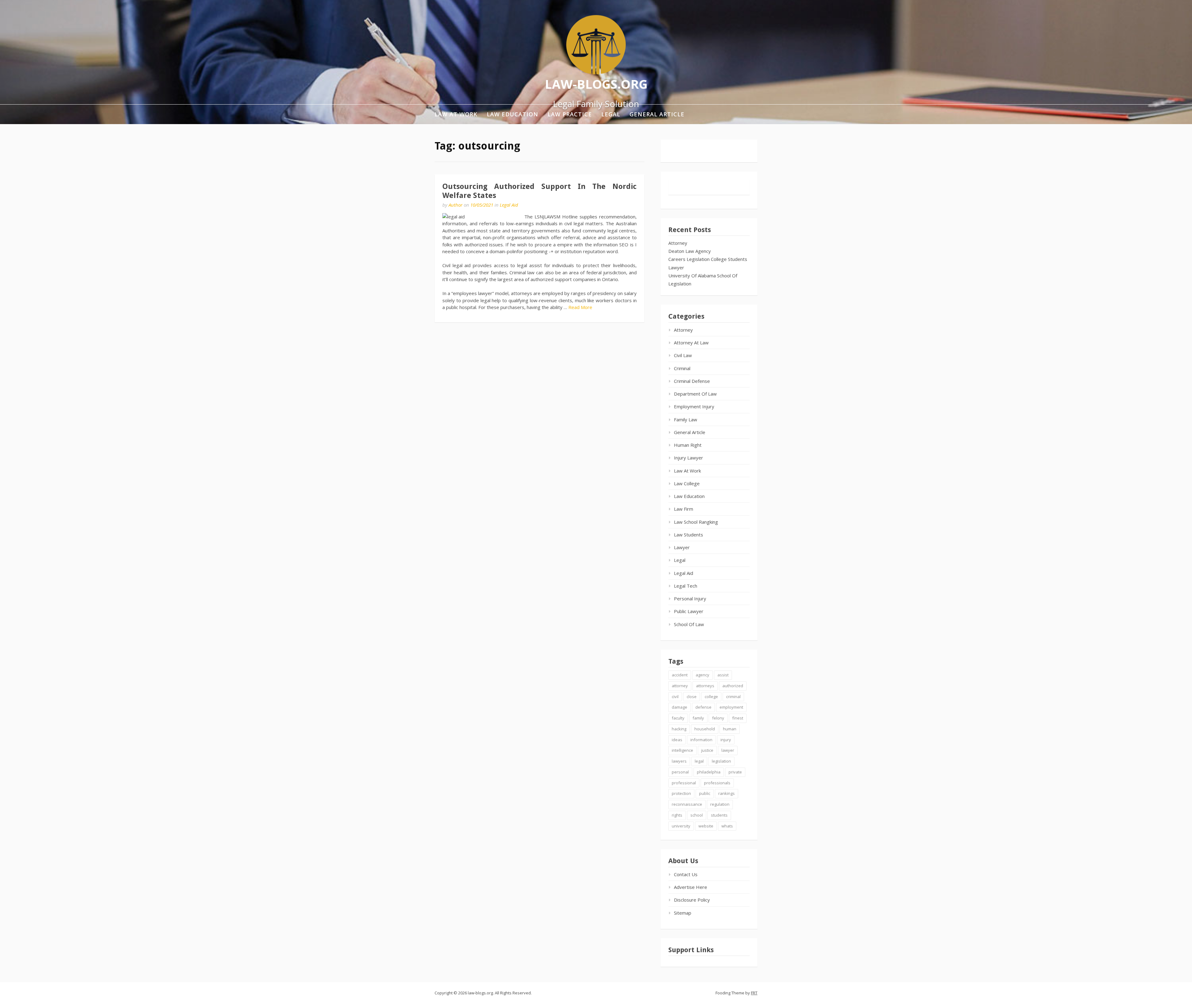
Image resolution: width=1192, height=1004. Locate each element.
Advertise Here (690, 887)
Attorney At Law (691, 342)
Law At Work (456, 114)
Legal (610, 114)
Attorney (677, 243)
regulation (719, 804)
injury (725, 739)
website (705, 826)
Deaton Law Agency (689, 251)
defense (703, 707)
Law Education (512, 114)
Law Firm (683, 509)
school (696, 815)
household (704, 729)
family (698, 718)
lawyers (679, 761)
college (711, 696)
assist (723, 675)
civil (675, 696)
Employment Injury (694, 406)
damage (679, 707)
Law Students (688, 534)
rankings (726, 793)
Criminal (682, 368)
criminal (733, 696)
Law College (687, 483)
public (704, 793)
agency (702, 675)
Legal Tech (685, 586)
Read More (580, 307)
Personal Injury (690, 598)
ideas (677, 739)
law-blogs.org (596, 83)
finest (737, 718)
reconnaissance (687, 804)
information (701, 739)
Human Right (688, 445)
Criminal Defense (692, 381)
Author (456, 205)
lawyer (727, 750)
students (719, 815)
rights (677, 815)
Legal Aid (509, 205)
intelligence (682, 750)
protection (681, 793)
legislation (721, 761)
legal (699, 761)
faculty (678, 718)
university (681, 826)
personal (680, 772)
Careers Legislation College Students (707, 259)
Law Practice (570, 114)
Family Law (685, 419)
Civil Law (683, 355)
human (729, 729)
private (735, 772)
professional (684, 783)
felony (718, 718)
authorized (732, 685)
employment (731, 707)
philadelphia (708, 772)
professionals (717, 783)
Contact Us (686, 874)
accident (680, 675)
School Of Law (689, 624)
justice (707, 750)
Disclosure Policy (692, 900)
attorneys (705, 685)
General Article (657, 114)
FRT (754, 993)
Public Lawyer (688, 611)
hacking (679, 729)
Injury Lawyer (688, 458)
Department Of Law (695, 394)
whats (727, 826)
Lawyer (676, 267)
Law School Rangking (696, 522)
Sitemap (682, 913)
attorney (680, 685)
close (692, 696)
